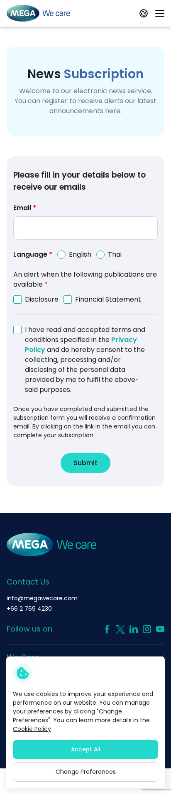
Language (32, 254)
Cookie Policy (32, 729)
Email (24, 208)
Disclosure (42, 299)
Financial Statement (108, 299)
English (80, 254)
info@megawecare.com (42, 598)
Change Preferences (86, 772)
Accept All (85, 749)
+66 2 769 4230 (29, 608)
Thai (115, 254)
